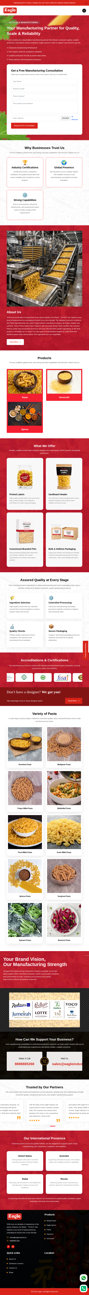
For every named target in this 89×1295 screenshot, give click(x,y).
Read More (14, 342)
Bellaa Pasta (51, 1221)
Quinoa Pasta (24, 896)
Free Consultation (85, 650)
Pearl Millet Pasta (25, 852)
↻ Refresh (75, 118)
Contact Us (13, 1268)
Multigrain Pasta (64, 764)
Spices (24, 429)
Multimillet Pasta (64, 808)
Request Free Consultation (24, 126)
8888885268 (24, 1064)
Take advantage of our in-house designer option (25, 701)
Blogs (11, 1272)
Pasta (25, 397)
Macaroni (50, 1234)
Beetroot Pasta (64, 940)
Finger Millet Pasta (25, 808)
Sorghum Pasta (64, 896)
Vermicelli (64, 397)
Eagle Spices (51, 1225)
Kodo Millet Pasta (64, 852)
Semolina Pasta (25, 764)
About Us (12, 1259)
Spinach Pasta (25, 940)
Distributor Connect (16, 1263)
